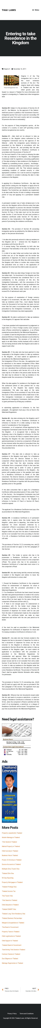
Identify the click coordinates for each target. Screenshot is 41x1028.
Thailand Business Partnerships (12, 918)
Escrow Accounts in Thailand (11, 864)
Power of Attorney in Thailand (11, 860)
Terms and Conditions (27, 1014)
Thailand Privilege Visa (9, 887)
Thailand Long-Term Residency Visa (13, 914)
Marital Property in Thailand (11, 846)
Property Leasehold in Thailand (12, 833)
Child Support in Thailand (10, 941)
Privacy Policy (12, 1014)
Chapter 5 (7, 69)
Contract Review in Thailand (11, 954)
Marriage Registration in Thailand (12, 963)
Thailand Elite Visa (8, 873)
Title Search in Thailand (9, 900)
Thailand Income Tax (8, 891)
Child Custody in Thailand (10, 851)
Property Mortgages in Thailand (12, 882)
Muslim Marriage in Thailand (11, 837)
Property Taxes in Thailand (10, 932)
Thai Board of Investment (10, 927)
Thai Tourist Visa (7, 896)
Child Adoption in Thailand (10, 905)
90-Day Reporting (7, 878)
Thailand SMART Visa (9, 909)
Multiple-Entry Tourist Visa (10, 869)
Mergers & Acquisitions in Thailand (13, 923)
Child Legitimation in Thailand (11, 936)
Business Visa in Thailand (10, 855)
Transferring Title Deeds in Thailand (13, 950)
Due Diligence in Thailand (10, 958)
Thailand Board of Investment (11, 945)
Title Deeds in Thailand (9, 842)
